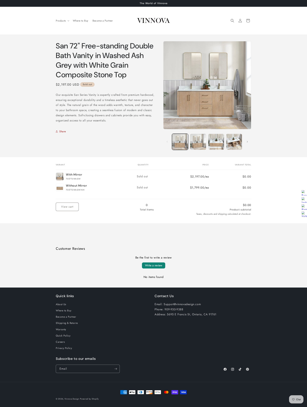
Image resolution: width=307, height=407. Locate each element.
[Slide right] (247, 142)
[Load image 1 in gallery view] (180, 142)
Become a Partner (66, 317)
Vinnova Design (71, 398)
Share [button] (62, 131)
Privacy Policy (64, 348)
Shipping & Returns (67, 323)
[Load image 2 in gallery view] (198, 142)
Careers (60, 342)
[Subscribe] (116, 369)
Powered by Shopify (89, 398)
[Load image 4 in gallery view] (234, 142)
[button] (62, 20)
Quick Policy (63, 335)
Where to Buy (63, 310)
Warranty (61, 329)
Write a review (153, 265)
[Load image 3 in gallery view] (216, 142)
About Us (61, 304)
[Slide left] (167, 142)
